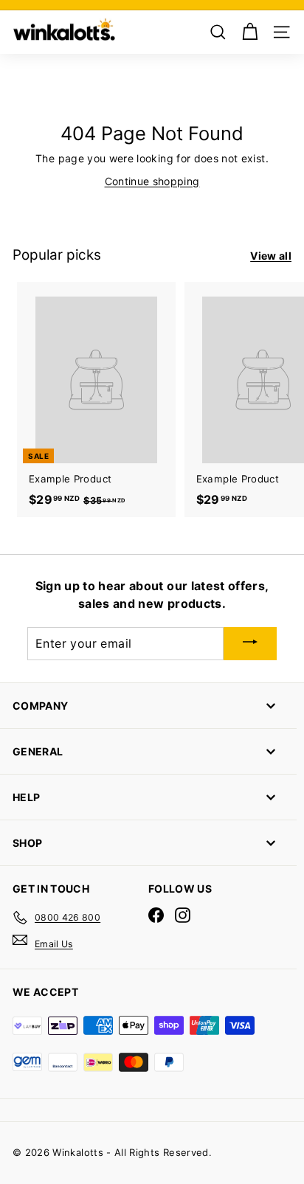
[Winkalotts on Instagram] (182, 915)
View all (270, 255)
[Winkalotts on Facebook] (156, 915)
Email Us (54, 943)
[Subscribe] (250, 644)
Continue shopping (152, 181)
